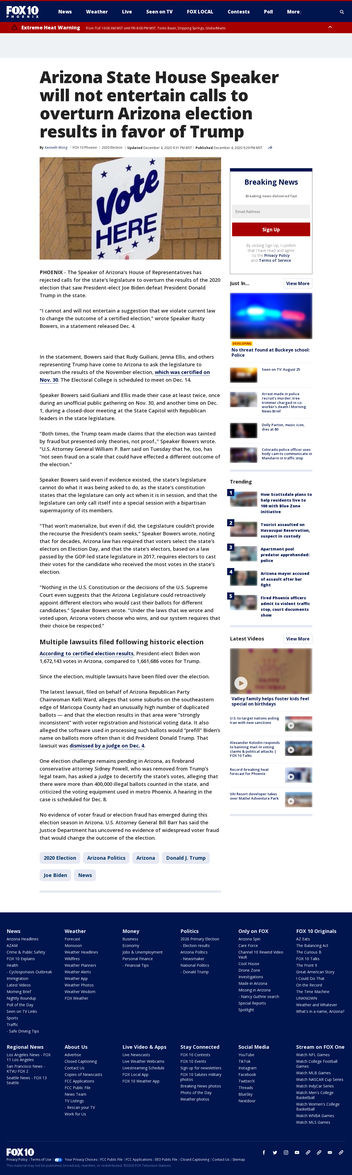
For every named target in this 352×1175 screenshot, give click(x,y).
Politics (189, 931)
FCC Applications (79, 1081)
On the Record (309, 985)
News (85, 875)
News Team (75, 1094)
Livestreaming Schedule (143, 1067)
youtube (297, 1152)
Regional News (25, 1047)
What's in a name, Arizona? (320, 1011)
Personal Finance (137, 958)
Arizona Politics (106, 857)
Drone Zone (249, 970)
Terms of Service (275, 260)
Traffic (12, 1024)
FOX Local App (135, 1074)
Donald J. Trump (186, 857)
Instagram (247, 1067)
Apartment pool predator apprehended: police (285, 554)
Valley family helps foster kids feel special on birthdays (270, 701)
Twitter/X (246, 1081)
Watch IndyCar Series (315, 1086)
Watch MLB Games (313, 1072)
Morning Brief (19, 991)
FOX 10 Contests (195, 1054)
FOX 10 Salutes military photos (200, 1077)
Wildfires (72, 958)
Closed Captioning (81, 1061)
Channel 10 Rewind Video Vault (260, 954)
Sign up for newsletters (200, 1067)
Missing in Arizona (254, 990)
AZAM (12, 945)
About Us (76, 1047)
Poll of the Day (20, 1004)
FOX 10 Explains (21, 958)
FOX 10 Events (193, 1061)
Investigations (250, 976)
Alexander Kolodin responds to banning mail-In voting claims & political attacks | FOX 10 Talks (255, 749)
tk (308, 1152)
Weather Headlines (81, 952)
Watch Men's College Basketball (315, 1095)
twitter (275, 1152)
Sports (12, 1018)
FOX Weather (76, 998)
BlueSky (245, 1094)
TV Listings (74, 1100)
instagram (286, 1152)
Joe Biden (55, 875)
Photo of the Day (195, 1092)
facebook (264, 1152)
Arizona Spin (249, 938)
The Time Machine (312, 991)
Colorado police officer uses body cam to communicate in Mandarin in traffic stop (287, 453)
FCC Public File (77, 1087)
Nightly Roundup (21, 998)
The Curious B (308, 952)
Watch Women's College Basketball (318, 1106)
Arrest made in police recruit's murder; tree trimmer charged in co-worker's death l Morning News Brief (284, 402)
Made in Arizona (252, 983)
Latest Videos (247, 638)
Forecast (72, 938)
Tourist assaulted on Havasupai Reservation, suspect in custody (285, 530)
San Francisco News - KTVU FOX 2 (26, 1069)
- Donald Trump (194, 971)
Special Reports (252, 1003)
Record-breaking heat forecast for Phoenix (249, 771)
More (293, 12)
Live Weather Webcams (143, 1061)
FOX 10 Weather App (141, 1081)
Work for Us (75, 1114)
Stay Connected (199, 1047)
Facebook (247, 1074)
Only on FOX (253, 931)
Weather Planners (80, 965)
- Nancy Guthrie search (258, 996)
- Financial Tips (135, 965)
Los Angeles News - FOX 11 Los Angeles (29, 1057)
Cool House (248, 963)
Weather (75, 931)
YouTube (246, 1054)
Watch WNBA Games (315, 1115)
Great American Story (315, 971)
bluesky (319, 1152)
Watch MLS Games (313, 1122)
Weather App (76, 978)
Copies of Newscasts (83, 1074)
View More (298, 283)
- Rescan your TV (80, 1107)
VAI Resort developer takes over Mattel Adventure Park (254, 796)
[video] (271, 671)
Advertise (73, 1054)
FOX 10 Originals (316, 931)
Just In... (239, 283)
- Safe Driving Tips (23, 1031)
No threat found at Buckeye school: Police (271, 352)
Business (130, 938)
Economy (130, 945)
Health (12, 965)
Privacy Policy (277, 255)
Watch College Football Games (316, 1064)
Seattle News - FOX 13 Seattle (27, 1080)
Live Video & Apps (144, 1047)
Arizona (145, 857)
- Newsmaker (192, 958)
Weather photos (194, 1099)
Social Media (253, 1047)
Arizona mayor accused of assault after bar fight (285, 579)
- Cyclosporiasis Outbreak (29, 971)
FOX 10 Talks (308, 958)
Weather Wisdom (80, 991)
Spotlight (246, 1009)
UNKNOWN (306, 998)
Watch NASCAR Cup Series (319, 1079)
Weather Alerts (78, 971)
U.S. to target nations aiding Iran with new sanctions (254, 720)
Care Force (248, 945)
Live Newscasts (136, 1054)
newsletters (341, 1152)
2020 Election (112, 147)
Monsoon (73, 945)
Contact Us (74, 1067)
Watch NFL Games (313, 1054)
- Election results (195, 945)
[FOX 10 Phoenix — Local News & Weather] (25, 11)
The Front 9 (306, 965)
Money (130, 931)
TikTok (244, 1061)
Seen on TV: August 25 (281, 369)
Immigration (17, 978)
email (330, 1152)
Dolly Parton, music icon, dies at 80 (283, 427)
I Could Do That (310, 978)
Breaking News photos (200, 1086)
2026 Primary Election (199, 938)
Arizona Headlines (22, 938)
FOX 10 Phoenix (85, 147)
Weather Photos (79, 985)
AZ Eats (303, 938)
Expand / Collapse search (342, 12)
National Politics (194, 965)
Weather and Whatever (316, 1004)
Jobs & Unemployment (142, 952)
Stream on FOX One (320, 1047)
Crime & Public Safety (26, 952)
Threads (245, 1087)
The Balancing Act (312, 945)
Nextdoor (246, 1100)
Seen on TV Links (22, 1011)
